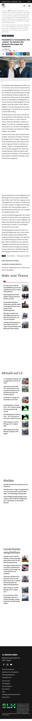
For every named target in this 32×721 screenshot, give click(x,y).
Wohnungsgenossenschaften (23, 255)
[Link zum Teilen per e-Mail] (24, 53)
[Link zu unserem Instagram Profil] (7, 664)
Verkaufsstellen (6, 677)
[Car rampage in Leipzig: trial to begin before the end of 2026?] (25, 381)
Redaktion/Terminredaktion (10, 672)
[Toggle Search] (24, 6)
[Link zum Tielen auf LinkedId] (21, 53)
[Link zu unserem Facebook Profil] (3, 664)
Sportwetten (6, 689)
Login (29, 1)
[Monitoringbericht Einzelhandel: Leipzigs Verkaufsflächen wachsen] (25, 297)
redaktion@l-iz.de (6, 30)
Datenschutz (6, 697)
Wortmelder (10, 35)
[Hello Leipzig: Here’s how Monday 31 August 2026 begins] (25, 432)
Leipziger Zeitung (6, 1)
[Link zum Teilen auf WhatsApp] (14, 53)
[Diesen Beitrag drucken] (28, 53)
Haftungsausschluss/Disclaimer (11, 694)
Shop (20, 1)
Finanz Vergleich (7, 686)
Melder (4, 35)
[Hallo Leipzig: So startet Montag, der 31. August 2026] (25, 424)
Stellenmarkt (14, 1)
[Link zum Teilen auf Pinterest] (10, 53)
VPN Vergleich (6, 683)
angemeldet (13, 268)
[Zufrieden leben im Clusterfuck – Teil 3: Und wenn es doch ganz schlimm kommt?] (25, 416)
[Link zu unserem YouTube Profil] (11, 664)
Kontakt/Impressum (8, 669)
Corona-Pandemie (11, 255)
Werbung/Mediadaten (8, 675)
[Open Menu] (29, 5)
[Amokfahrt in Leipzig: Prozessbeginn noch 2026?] (25, 400)
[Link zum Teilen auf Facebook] (7, 53)
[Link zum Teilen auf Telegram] (17, 53)
